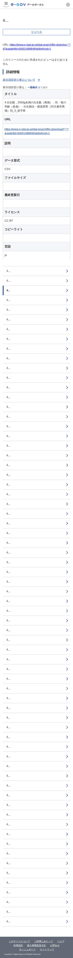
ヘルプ (60, 941)
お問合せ (55, 945)
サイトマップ (47, 949)
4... (8, 270)
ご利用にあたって (43, 941)
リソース (36, 31)
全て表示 (43, 87)
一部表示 (32, 87)
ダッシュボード (27, 949)
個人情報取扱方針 (36, 945)
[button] (68, 4)
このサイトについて (19, 941)
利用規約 (18, 945)
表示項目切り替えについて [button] (19, 79)
